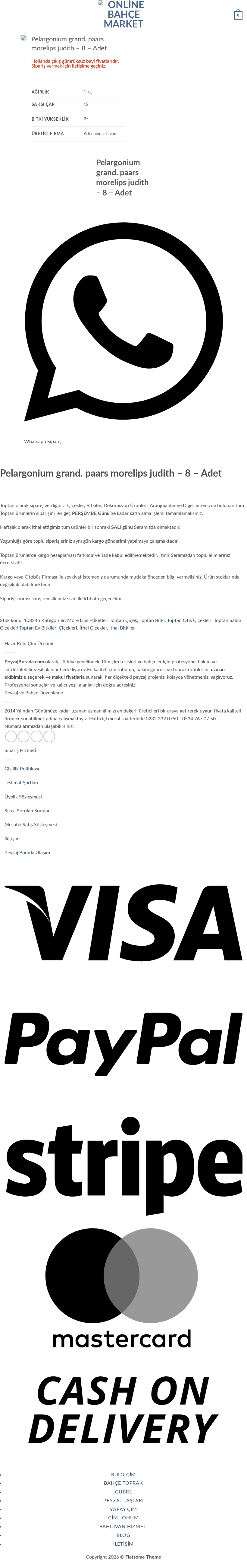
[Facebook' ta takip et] (11, 736)
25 (86, 119)
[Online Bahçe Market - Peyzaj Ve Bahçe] (123, 14)
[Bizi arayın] (36, 736)
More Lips (77, 620)
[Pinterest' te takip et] (49, 736)
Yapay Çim (123, 1509)
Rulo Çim (123, 1474)
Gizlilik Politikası (22, 768)
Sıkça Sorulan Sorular (28, 810)
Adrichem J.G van (100, 134)
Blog (123, 1535)
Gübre (123, 1492)
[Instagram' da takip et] (24, 736)
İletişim (13, 838)
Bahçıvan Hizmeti (123, 1526)
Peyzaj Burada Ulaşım (27, 852)
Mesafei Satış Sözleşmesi (31, 824)
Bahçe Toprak (123, 1483)
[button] (8, 14)
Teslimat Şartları (21, 782)
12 (86, 104)
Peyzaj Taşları (123, 1500)
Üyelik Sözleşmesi (24, 797)
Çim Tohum (123, 1517)
